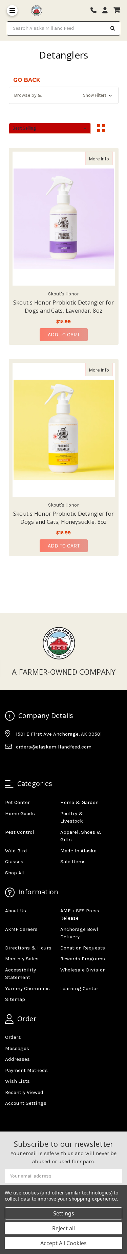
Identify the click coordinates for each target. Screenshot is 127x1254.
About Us (15, 911)
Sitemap (15, 999)
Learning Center (79, 988)
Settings (63, 1213)
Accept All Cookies (63, 1243)
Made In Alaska (78, 851)
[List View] (114, 128)
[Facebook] (10, 763)
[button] (64, 95)
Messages (17, 1048)
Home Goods (20, 813)
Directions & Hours (28, 948)
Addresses (17, 1059)
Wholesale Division (83, 970)
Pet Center (17, 802)
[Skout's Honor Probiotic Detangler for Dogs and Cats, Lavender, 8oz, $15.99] (64, 219)
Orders (13, 1037)
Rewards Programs (82, 959)
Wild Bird (16, 851)
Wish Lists (17, 1081)
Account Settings (25, 1103)
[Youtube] (36, 763)
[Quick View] (105, 158)
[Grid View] (101, 128)
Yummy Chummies (27, 988)
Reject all (63, 1228)
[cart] (116, 10)
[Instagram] (23, 763)
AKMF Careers (21, 929)
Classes (14, 861)
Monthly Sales (22, 959)
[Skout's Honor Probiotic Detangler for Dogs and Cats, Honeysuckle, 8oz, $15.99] (64, 430)
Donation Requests (82, 948)
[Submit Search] (112, 28)
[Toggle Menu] (12, 10)
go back (26, 80)
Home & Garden (79, 802)
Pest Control (19, 832)
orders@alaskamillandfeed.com (53, 747)
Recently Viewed (24, 1092)
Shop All (15, 873)
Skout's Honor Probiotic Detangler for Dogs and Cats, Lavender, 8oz (63, 306)
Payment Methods (26, 1070)
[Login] (107, 10)
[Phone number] (95, 10)
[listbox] (50, 128)
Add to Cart (64, 334)
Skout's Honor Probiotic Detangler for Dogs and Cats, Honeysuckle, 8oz (63, 517)
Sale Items (73, 861)
